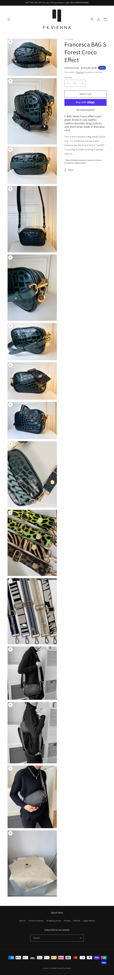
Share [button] (70, 170)
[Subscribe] (80, 938)
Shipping (79, 72)
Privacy (67, 920)
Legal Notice (89, 920)
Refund (76, 920)
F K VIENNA (52, 968)
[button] (9, 19)
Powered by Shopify (64, 968)
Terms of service (36, 920)
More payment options (85, 109)
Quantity (68, 77)
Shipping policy (53, 920)
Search (22, 920)
